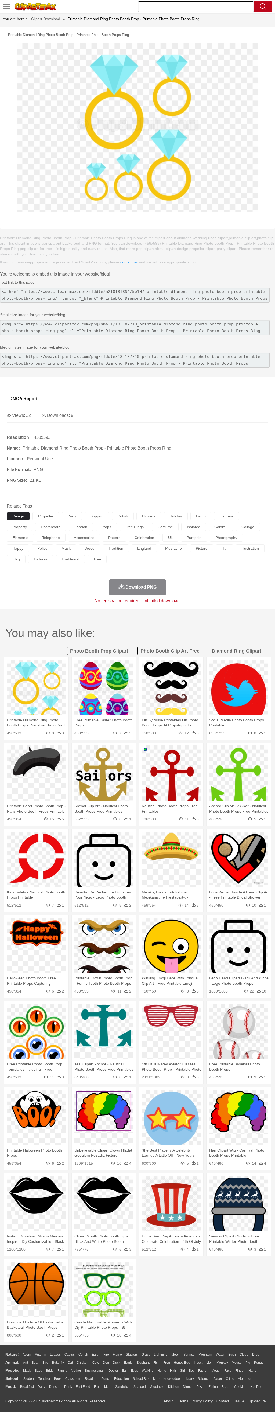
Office (230, 1379)
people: (12, 1370)
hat (224, 548)
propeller (45, 516)
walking (148, 1371)
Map (156, 1379)
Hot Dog (256, 1387)
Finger (240, 1371)
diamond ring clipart (236, 651)
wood (90, 548)
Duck (116, 1362)
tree (97, 559)
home (161, 1371)
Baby (38, 1371)
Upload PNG (259, 1401)
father (203, 1371)
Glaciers (132, 1354)
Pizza (201, 1387)
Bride (50, 1371)
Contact (222, 1401)
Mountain (205, 1354)
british (123, 516)
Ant (25, 1362)
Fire (106, 1354)
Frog (166, 1362)
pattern (114, 537)
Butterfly (58, 1362)
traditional (70, 559)
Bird (45, 1362)
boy (191, 1371)
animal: (12, 1362)
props (106, 527)
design (18, 516)
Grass (146, 1354)
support (97, 516)
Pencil (105, 1379)
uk (170, 537)
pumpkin (194, 537)
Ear (124, 1371)
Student (29, 1379)
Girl (182, 1371)
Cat (70, 1362)
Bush (232, 1354)
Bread (226, 1387)
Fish (156, 1362)
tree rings (134, 527)
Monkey (222, 1362)
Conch (83, 1354)
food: (10, 1386)
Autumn (40, 1354)
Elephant (143, 1362)
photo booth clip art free (170, 651)
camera (226, 516)
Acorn (27, 1354)
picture (202, 548)
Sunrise (189, 1354)
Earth (96, 1354)
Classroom (73, 1379)
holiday (175, 516)
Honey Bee (182, 1362)
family (62, 1371)
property (19, 527)
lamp (201, 516)
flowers (148, 516)
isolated (193, 527)
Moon (175, 1354)
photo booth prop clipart (99, 651)
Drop (255, 1354)
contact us (129, 262)
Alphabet (244, 1379)
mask (66, 548)
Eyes (134, 1371)
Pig (247, 1362)
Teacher (44, 1379)
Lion (209, 1362)
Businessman (95, 1371)
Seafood (139, 1387)
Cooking (240, 1387)
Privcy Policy (202, 1401)
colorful (220, 527)
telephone (51, 537)
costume (165, 527)
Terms (183, 1401)
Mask (27, 1371)
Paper (217, 1379)
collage (247, 527)
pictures (41, 559)
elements (20, 537)
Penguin (260, 1362)
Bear (35, 1362)
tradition (115, 548)
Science (203, 1379)
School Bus (141, 1379)
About (168, 1401)
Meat (107, 1387)
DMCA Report (23, 398)
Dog (106, 1362)
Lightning (161, 1354)
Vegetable (157, 1387)
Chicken (83, 1362)
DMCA (238, 1401)
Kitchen (173, 1387)
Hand (252, 1371)
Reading (91, 1379)
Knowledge (171, 1379)
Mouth (215, 1371)
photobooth (50, 527)
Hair (173, 1371)
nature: (12, 1354)
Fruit (97, 1387)
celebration (144, 537)
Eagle (128, 1362)
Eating (213, 1387)
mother (76, 1371)
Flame (117, 1354)
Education (121, 1379)
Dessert (54, 1387)
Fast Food (83, 1387)
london (80, 527)
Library (189, 1379)
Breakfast (27, 1387)
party (71, 516)
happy (17, 548)
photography (226, 537)
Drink (68, 1387)
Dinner (188, 1387)
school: (12, 1378)
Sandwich (122, 1387)
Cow (95, 1362)
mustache (173, 548)
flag (16, 559)
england (144, 548)
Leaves (55, 1354)
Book (57, 1379)
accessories (84, 537)
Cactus (69, 1354)
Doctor (113, 1371)
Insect (198, 1362)
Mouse (237, 1362)
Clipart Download (45, 19)
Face (227, 1371)
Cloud (244, 1354)
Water (220, 1354)
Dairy (41, 1387)
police (42, 548)
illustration (250, 548)
